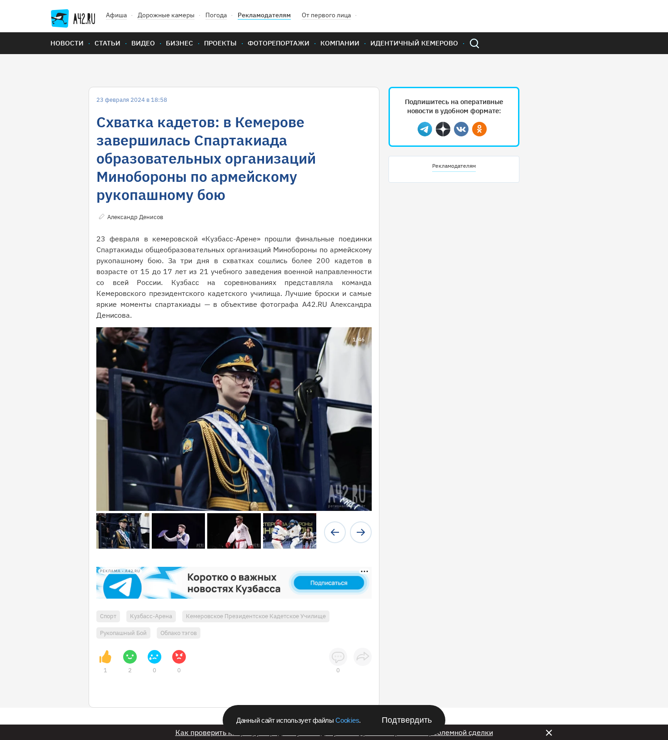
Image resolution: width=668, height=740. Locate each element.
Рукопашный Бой (123, 633)
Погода (216, 15)
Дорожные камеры (166, 15)
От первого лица (326, 15)
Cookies (347, 720)
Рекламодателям (264, 15)
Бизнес (179, 43)
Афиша (116, 15)
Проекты (220, 43)
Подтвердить (407, 720)
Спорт (108, 616)
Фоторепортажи (278, 43)
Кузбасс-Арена (151, 616)
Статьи (107, 43)
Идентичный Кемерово (414, 43)
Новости (67, 43)
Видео (143, 43)
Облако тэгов (178, 633)
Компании (339, 43)
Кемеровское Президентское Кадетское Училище (256, 616)
